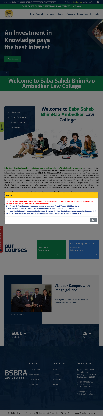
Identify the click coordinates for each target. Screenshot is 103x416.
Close (93, 220)
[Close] (96, 195)
